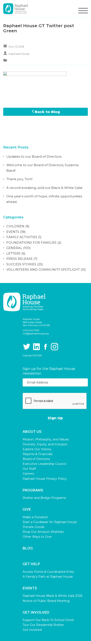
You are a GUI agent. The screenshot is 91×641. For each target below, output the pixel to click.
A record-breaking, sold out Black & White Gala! (44, 188)
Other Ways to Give (37, 536)
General (14, 248)
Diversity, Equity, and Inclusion (45, 444)
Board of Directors (36, 459)
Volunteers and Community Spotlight (43, 269)
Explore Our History (37, 449)
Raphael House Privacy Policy (45, 478)
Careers (28, 473)
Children (15, 226)
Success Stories (21, 264)
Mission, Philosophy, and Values (46, 439)
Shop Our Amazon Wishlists (43, 531)
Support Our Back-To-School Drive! (48, 620)
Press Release (19, 259)
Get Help (31, 564)
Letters (13, 253)
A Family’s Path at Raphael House (48, 576)
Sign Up (55, 418)
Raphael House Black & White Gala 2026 (52, 595)
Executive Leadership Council (44, 464)
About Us (32, 432)
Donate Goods (33, 527)
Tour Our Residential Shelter (43, 625)
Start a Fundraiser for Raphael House (50, 522)
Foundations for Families (31, 243)
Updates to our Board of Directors (33, 156)
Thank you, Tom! (19, 179)
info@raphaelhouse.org (36, 333)
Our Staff (29, 468)
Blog (28, 548)
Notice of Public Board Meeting (46, 601)
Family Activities (21, 237)
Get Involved (36, 612)
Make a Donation (35, 517)
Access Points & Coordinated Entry (48, 571)
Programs (33, 490)
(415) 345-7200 (31, 330)
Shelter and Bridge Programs (44, 497)
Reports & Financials (37, 454)
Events (12, 232)
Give (27, 509)
